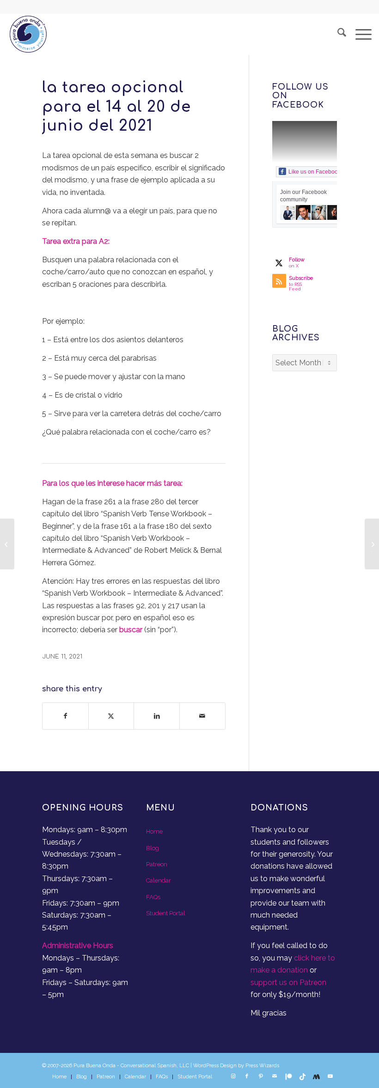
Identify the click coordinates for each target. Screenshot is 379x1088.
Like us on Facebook (314, 172)
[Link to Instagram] (233, 1076)
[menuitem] (337, 34)
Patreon (156, 864)
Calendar (158, 880)
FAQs (153, 897)
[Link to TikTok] (302, 1076)
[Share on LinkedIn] (156, 716)
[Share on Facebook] (65, 716)
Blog (152, 848)
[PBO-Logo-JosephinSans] (28, 34)
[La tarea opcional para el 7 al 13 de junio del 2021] (7, 544)
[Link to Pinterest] (261, 1076)
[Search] (337, 34)
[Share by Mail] (202, 716)
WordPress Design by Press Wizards (236, 1066)
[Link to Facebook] (247, 1076)
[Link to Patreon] (288, 1076)
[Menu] (359, 34)
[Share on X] (111, 716)
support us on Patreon (288, 982)
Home (154, 831)
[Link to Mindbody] (316, 1076)
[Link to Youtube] (330, 1076)
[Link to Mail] (274, 1076)
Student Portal (165, 913)
